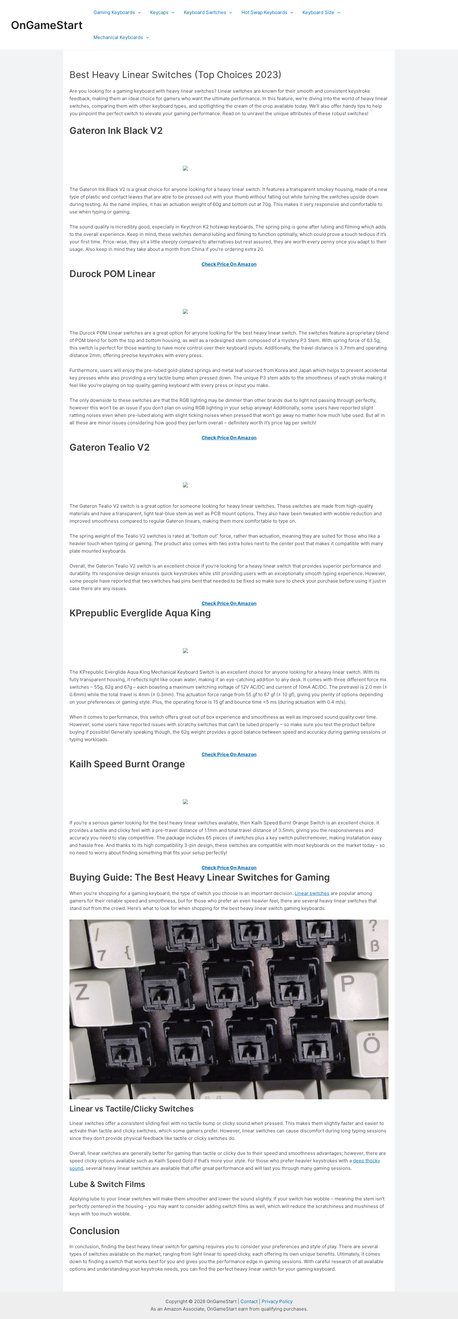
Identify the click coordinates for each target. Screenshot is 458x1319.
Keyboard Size (318, 12)
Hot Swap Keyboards (264, 12)
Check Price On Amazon (229, 264)
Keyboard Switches (205, 12)
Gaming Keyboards (114, 12)
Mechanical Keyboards (118, 37)
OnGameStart (47, 25)
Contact (249, 1301)
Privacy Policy (277, 1301)
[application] (138, 12)
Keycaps (159, 12)
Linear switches (312, 893)
